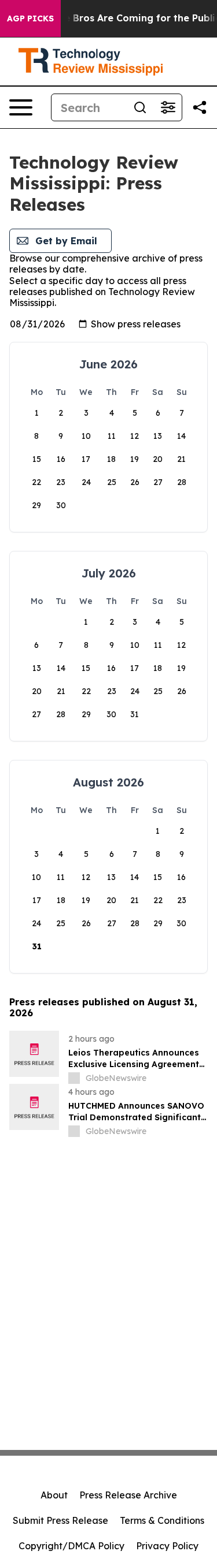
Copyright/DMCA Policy (71, 1546)
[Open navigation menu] (20, 107)
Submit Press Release (60, 1520)
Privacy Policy (167, 1546)
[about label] (74, 1078)
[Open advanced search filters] (168, 107)
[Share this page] (200, 107)
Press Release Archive (128, 1495)
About (54, 1495)
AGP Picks (30, 18)
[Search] (140, 107)
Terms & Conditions (162, 1520)
